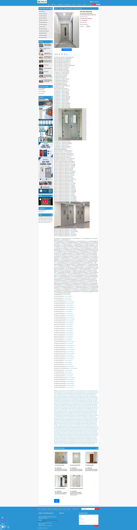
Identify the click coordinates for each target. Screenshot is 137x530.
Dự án (74, 4)
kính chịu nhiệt (46, 218)
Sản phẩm (61, 8)
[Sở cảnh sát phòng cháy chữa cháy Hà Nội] (46, 175)
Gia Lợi (61, 238)
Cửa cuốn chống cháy (43, 24)
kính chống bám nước (43, 37)
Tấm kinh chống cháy (43, 35)
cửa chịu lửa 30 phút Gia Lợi (88, 408)
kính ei (42, 222)
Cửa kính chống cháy (42, 15)
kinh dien (45, 222)
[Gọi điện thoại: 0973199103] (2, 517)
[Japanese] (99, 3)
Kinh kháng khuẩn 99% (43, 33)
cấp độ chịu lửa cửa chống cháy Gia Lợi (76, 408)
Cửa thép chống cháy (68, 8)
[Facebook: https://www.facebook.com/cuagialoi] (2, 524)
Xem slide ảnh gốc (67, 49)
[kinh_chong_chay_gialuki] (46, 149)
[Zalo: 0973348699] (2, 527)
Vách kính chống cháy (43, 13)
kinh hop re (48, 222)
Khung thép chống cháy (43, 20)
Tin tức (79, 4)
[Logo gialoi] (42, 1)
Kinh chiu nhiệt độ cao (43, 28)
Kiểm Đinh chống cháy (43, 22)
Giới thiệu (53, 4)
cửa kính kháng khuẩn (44, 219)
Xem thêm (57, 501)
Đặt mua (88, 26)
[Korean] (97, 3)
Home (39, 508)
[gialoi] (46, 115)
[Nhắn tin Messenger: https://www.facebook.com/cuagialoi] (2, 521)
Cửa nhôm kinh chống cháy (44, 31)
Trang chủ (56, 8)
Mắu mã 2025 (67, 4)
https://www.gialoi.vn (66, 294)
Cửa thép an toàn (42, 26)
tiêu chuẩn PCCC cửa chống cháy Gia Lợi (61, 408)
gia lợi (64, 58)
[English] (92, 3)
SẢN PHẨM (60, 4)
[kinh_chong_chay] (46, 134)
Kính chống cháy (42, 11)
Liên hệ (84, 4)
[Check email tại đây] (46, 102)
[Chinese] (95, 3)
